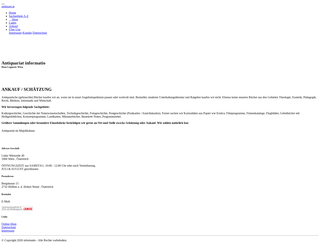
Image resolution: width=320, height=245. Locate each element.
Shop (14, 19)
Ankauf (13, 26)
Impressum (15, 32)
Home (12, 12)
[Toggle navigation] (2, 4)
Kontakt (27, 32)
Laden (12, 22)
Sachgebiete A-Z (19, 16)
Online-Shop (8, 223)
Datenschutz (40, 32)
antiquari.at (7, 6)
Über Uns (14, 29)
